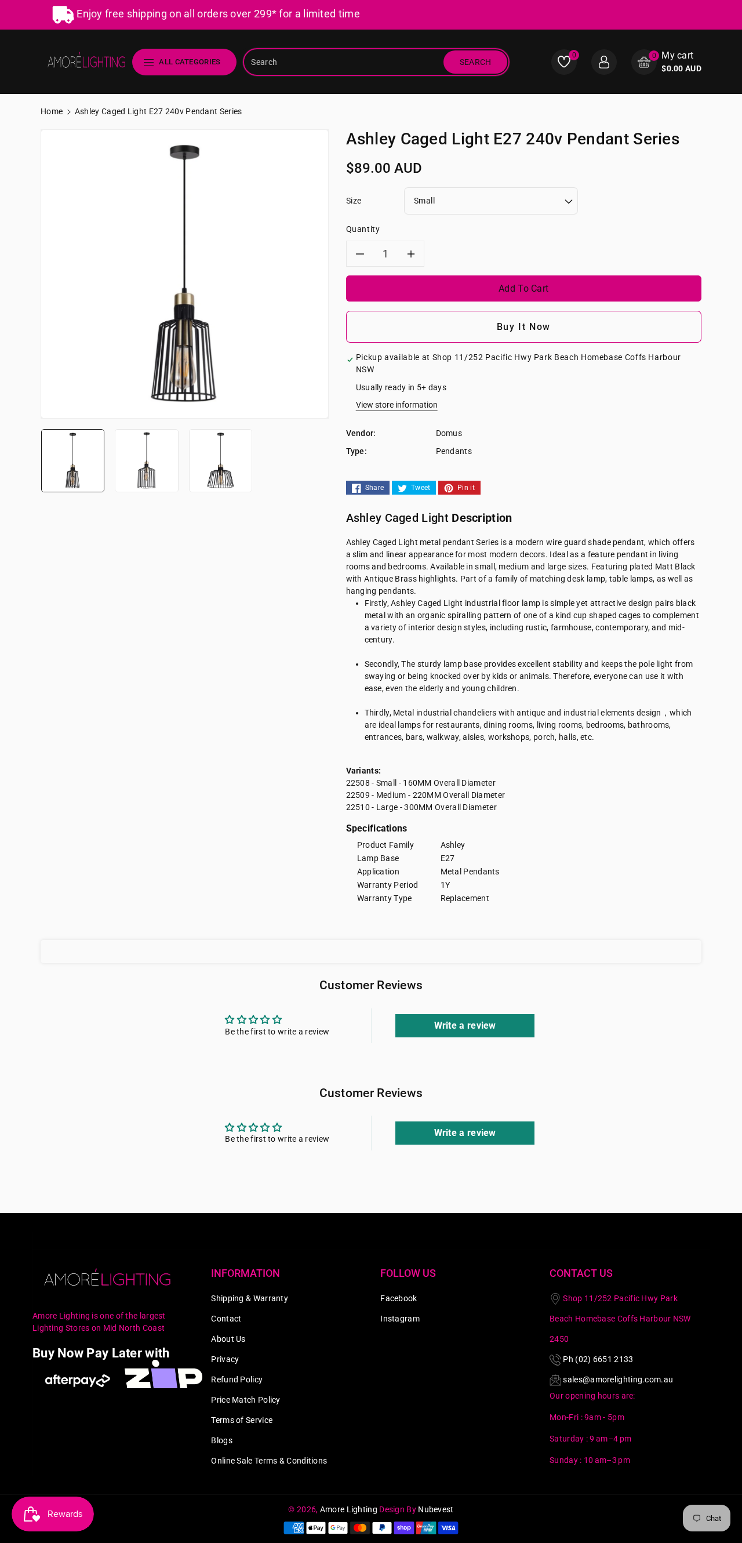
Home (52, 111)
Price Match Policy (245, 1399)
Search (476, 62)
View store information (397, 404)
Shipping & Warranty (249, 1298)
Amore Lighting (348, 1509)
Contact (226, 1318)
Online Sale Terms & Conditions (269, 1460)
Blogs (221, 1440)
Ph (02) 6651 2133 (598, 1359)
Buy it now (524, 326)
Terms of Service (241, 1420)
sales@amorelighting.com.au (618, 1379)
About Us (228, 1339)
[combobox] (344, 62)
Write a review (465, 1025)
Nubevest (435, 1509)
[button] (666, 62)
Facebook (398, 1298)
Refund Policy (237, 1379)
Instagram (400, 1318)
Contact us (581, 1273)
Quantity (363, 229)
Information (245, 1273)
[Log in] (604, 62)
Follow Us (408, 1273)
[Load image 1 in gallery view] (73, 460)
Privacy (225, 1359)
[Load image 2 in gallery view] (146, 460)
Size (354, 200)
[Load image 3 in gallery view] (220, 460)
